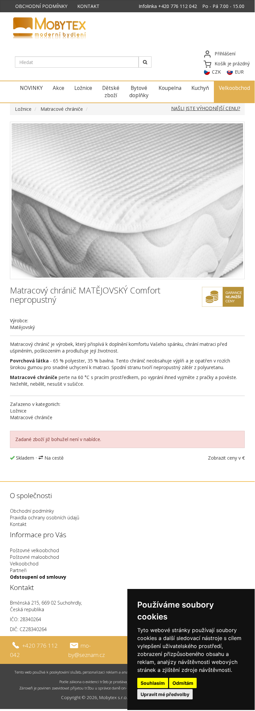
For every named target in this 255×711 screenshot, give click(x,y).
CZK (216, 72)
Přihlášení (225, 53)
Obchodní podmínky (32, 511)
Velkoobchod (234, 88)
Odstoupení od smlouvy (38, 577)
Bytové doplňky (139, 92)
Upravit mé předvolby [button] (165, 694)
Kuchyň (200, 88)
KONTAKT (88, 6)
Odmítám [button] (182, 683)
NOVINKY (31, 88)
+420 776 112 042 (177, 6)
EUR (239, 72)
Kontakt (18, 524)
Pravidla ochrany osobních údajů (44, 517)
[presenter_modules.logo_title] (65, 28)
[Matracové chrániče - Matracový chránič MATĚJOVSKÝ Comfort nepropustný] (127, 200)
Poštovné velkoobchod (34, 550)
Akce (58, 88)
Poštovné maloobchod (34, 557)
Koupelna (170, 88)
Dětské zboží (110, 92)
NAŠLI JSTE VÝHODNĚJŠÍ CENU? (205, 108)
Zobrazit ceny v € (226, 458)
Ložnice (83, 88)
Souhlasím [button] (153, 683)
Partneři (18, 570)
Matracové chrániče (61, 109)
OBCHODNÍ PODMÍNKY (41, 6)
